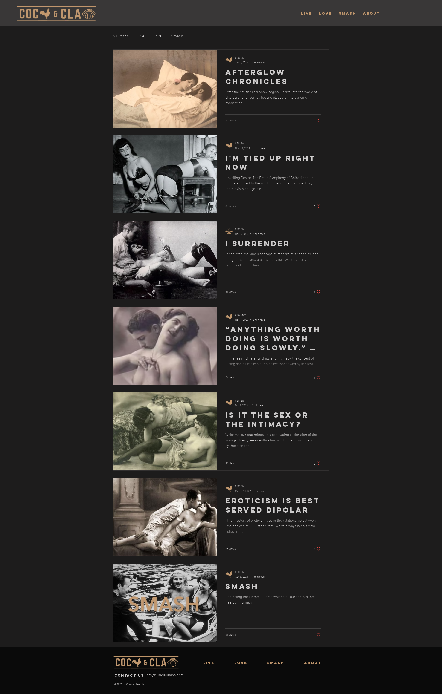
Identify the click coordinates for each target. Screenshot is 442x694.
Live (140, 35)
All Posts (120, 35)
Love (158, 35)
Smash (177, 35)
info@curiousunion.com (165, 675)
